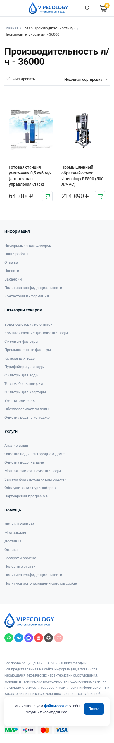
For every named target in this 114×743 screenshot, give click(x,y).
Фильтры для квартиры (25, 392)
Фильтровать (24, 79)
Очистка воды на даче (24, 462)
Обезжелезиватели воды (26, 409)
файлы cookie (56, 706)
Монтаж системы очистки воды (32, 471)
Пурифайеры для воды (24, 367)
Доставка (12, 541)
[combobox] (86, 80)
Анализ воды (16, 445)
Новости (11, 271)
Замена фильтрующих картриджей (35, 479)
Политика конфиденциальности (33, 287)
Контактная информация (26, 296)
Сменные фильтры (21, 341)
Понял (94, 709)
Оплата (11, 549)
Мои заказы (15, 532)
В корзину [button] (47, 196)
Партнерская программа (26, 496)
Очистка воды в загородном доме (34, 454)
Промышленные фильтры (27, 350)
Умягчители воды (20, 400)
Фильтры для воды (21, 375)
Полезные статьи (20, 566)
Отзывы (11, 262)
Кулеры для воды (20, 358)
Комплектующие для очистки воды (36, 333)
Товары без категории (23, 383)
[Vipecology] (48, 8)
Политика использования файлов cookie (40, 583)
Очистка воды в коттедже (27, 417)
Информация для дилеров (27, 245)
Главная (11, 28)
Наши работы (16, 254)
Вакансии (13, 279)
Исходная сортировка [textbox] (83, 79)
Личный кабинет (19, 524)
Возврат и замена (20, 558)
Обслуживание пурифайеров (30, 488)
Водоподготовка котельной (28, 324)
